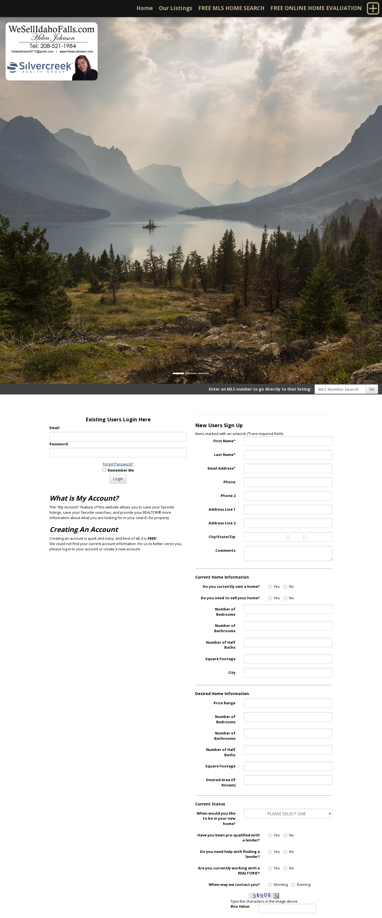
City (231, 672)
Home (144, 8)
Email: (54, 427)
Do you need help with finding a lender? (230, 854)
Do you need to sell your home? (230, 597)
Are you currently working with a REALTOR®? (229, 870)
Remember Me (120, 470)
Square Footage (220, 658)
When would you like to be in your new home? (216, 818)
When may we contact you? (234, 884)
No (291, 586)
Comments (225, 550)
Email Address (221, 468)
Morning (281, 884)
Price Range (224, 702)
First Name (224, 440)
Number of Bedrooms (225, 612)
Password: (59, 443)
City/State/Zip (222, 536)
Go (371, 389)
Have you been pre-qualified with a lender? (228, 838)
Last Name (224, 454)
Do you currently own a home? (231, 586)
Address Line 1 (222, 509)
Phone (229, 481)
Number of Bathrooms (224, 628)
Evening (303, 884)
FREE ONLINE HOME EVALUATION (316, 8)
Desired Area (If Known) (220, 782)
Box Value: (240, 906)
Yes (277, 586)
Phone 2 (228, 495)
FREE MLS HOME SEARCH (231, 8)
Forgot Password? (118, 464)
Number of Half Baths (220, 645)
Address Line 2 (222, 522)
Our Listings (175, 8)
